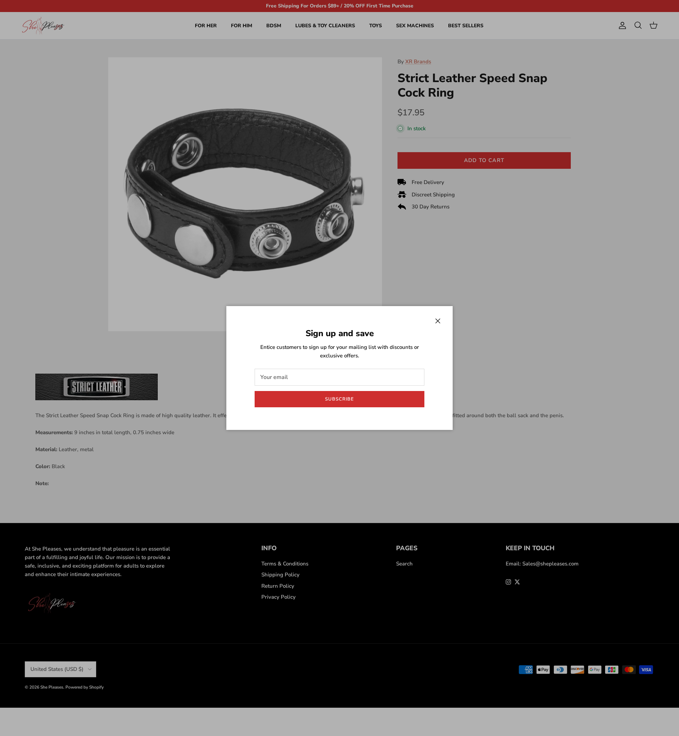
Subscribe (339, 399)
